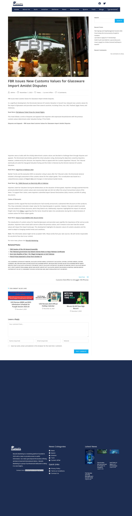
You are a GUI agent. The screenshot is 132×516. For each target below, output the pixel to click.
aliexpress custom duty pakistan (20, 261)
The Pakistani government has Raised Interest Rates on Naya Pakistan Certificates (37, 252)
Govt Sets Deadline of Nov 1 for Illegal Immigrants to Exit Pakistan (32, 254)
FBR (16, 263)
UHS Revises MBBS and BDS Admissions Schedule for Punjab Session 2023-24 (21, 304)
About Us (26, 9)
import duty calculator (47, 267)
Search (96, 17)
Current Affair (48, 92)
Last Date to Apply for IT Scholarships (105, 38)
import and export (34, 267)
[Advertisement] (48, 140)
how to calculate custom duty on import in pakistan (54, 265)
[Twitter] (104, 3)
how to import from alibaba (19, 267)
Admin (13, 92)
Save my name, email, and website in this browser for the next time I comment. (36, 346)
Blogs (101, 9)
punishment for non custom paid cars (34, 269)
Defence (55, 9)
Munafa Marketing (32, 240)
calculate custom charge (38, 261)
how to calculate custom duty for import (25, 265)
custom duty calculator (53, 261)
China (22, 211)
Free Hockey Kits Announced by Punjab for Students (102, 465)
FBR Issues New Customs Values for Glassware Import (32, 263)
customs (64, 261)
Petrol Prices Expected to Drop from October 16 (26, 256)
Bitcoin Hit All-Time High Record (76, 307)
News (64, 9)
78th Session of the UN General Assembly (24, 249)
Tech (93, 9)
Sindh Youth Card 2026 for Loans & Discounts (107, 40)
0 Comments (62, 92)
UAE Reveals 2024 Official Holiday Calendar (48, 305)
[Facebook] (99, 3)
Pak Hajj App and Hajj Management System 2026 (108, 31)
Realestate (74, 9)
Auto (36, 9)
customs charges (72, 261)
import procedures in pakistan (64, 267)
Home (16, 9)
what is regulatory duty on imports (56, 269)
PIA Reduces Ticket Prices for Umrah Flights (30, 112)
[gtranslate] (113, 9)
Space (85, 9)
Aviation (44, 9)
